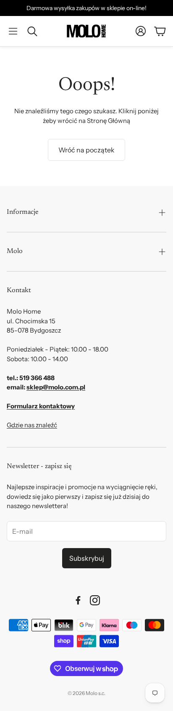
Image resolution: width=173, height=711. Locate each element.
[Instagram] (95, 600)
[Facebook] (78, 600)
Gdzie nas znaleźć (32, 425)
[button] (13, 31)
